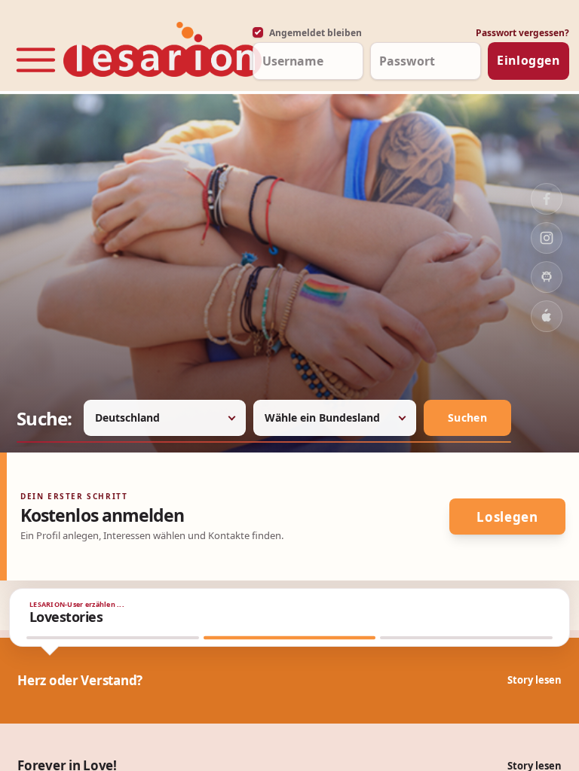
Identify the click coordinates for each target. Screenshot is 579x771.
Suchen (468, 417)
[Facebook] (546, 199)
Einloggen (528, 60)
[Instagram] (546, 238)
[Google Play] (546, 277)
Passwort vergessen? (522, 32)
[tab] (112, 637)
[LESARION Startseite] (153, 50)
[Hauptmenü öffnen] (35, 54)
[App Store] (546, 316)
